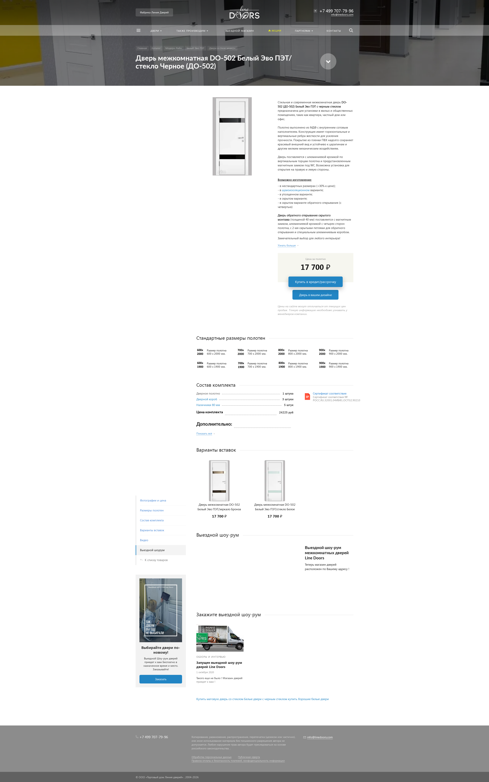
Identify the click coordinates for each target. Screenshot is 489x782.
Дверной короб (206, 399)
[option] (161, 631)
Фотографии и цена (153, 500)
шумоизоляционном (296, 190)
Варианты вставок (152, 530)
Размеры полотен (152, 510)
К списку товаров (156, 560)
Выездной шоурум (152, 550)
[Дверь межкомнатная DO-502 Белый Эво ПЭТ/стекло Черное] (232, 136)
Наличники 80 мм (208, 405)
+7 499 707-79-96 (153, 736)
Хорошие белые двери (313, 699)
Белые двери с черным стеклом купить (270, 699)
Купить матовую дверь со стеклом (220, 699)
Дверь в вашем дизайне (315, 295)
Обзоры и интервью (211, 656)
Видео (144, 540)
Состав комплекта (152, 520)
